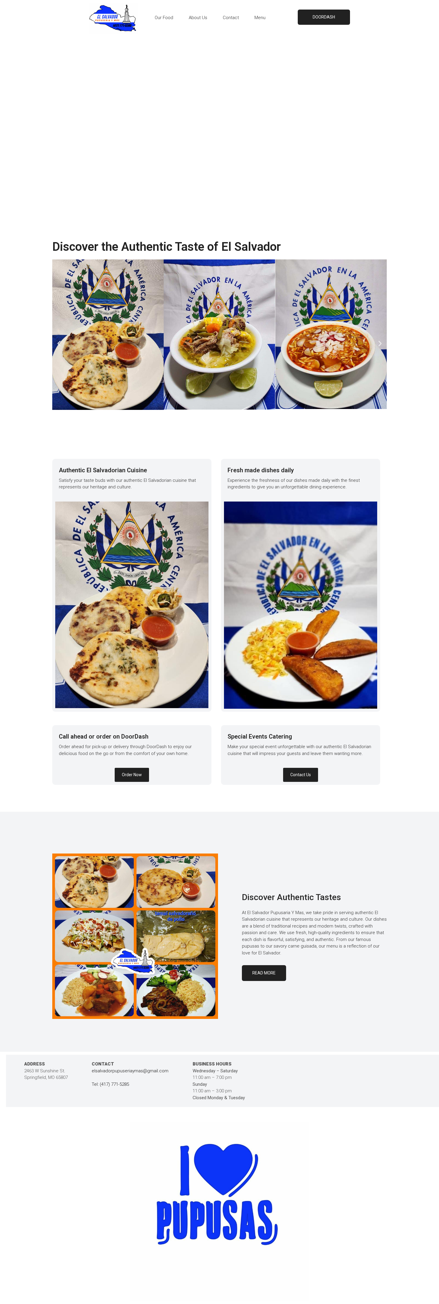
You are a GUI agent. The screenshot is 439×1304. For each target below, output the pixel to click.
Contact (231, 17)
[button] (59, 343)
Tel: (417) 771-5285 (110, 1084)
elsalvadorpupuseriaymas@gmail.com (130, 1071)
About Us (198, 17)
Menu (259, 17)
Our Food (164, 17)
